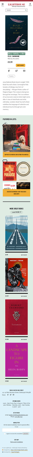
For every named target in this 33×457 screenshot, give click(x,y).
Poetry (11, 76)
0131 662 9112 (18, 416)
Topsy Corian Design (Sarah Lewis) (19, 450)
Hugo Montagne (15, 452)
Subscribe (25, 433)
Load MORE (16, 212)
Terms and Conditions (16, 442)
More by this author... (14, 58)
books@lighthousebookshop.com (18, 415)
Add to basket (20, 65)
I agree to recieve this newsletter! (14, 433)
